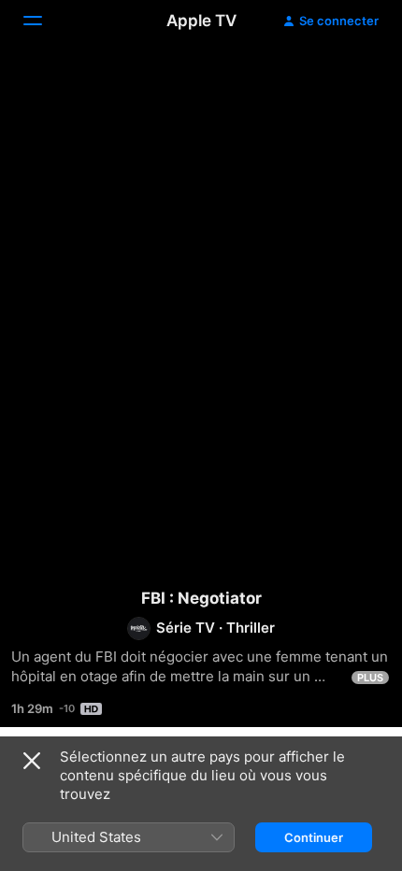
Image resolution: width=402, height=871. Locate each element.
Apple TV (201, 20)
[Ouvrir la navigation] (44, 20)
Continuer (313, 837)
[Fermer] (31, 760)
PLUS (370, 677)
